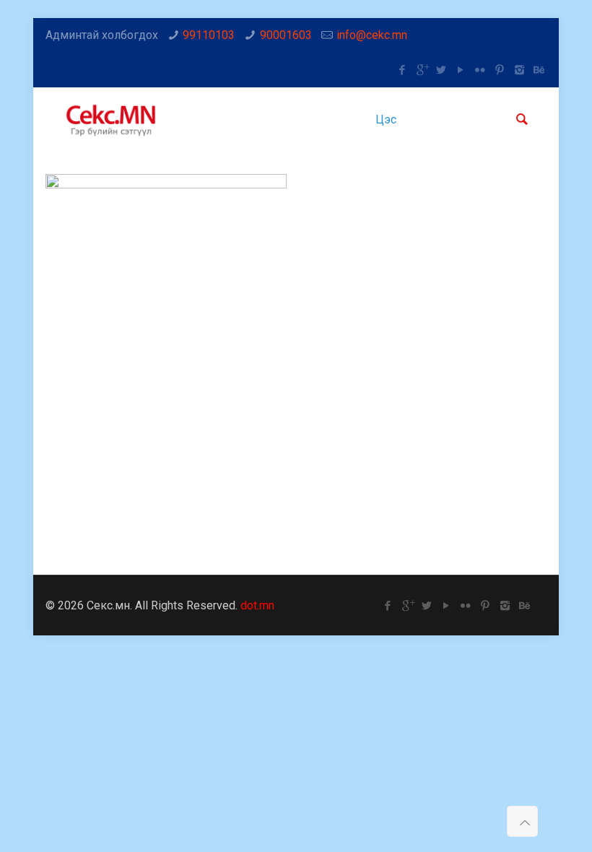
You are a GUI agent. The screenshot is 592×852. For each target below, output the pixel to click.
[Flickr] (480, 70)
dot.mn (257, 605)
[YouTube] (461, 70)
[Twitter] (441, 70)
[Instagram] (519, 70)
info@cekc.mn (371, 35)
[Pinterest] (500, 70)
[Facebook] (402, 70)
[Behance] (539, 70)
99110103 (209, 35)
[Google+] (422, 70)
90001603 (286, 35)
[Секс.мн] (112, 119)
